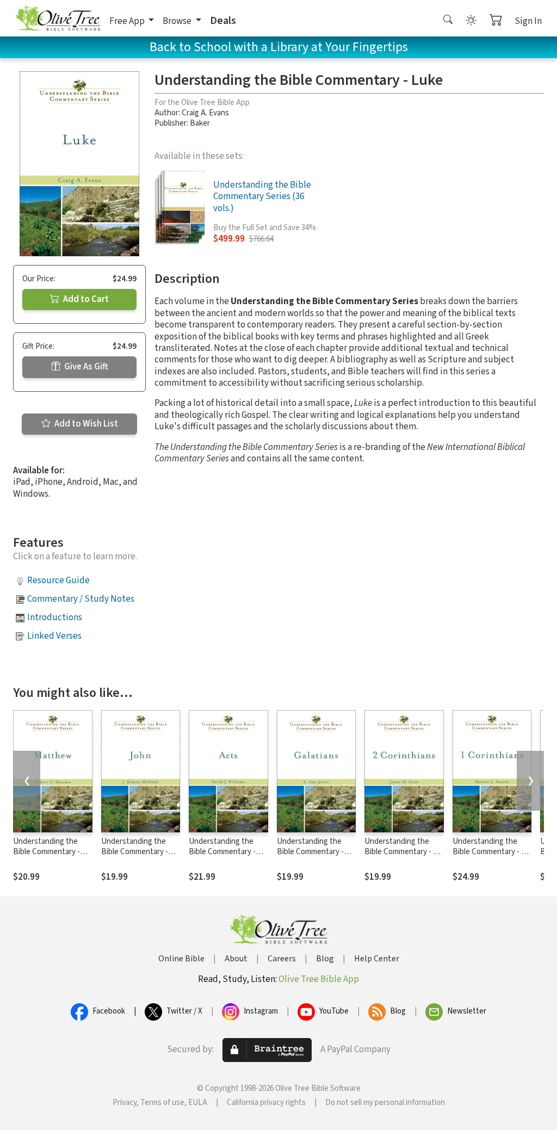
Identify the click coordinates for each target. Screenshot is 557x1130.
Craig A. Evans (205, 113)
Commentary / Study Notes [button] (80, 599)
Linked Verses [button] (54, 636)
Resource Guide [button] (58, 580)
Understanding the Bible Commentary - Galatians (310, 852)
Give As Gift (85, 366)
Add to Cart (85, 299)
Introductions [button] (54, 617)
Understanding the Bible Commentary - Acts (222, 852)
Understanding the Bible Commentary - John (134, 852)
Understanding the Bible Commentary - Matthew (46, 852)
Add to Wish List (85, 423)
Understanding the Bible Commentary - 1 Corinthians (489, 852)
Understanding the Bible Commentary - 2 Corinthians (400, 852)
